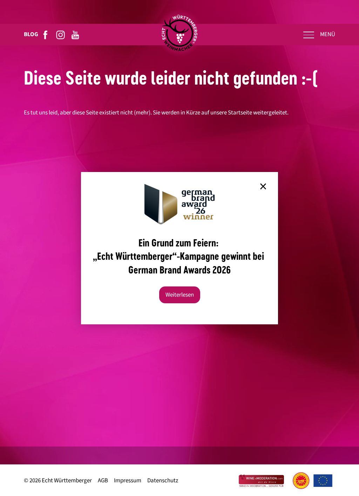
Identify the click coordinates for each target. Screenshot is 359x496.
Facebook (45, 34)
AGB (103, 481)
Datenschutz (162, 481)
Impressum (127, 481)
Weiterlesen (179, 295)
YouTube (75, 34)
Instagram (60, 34)
